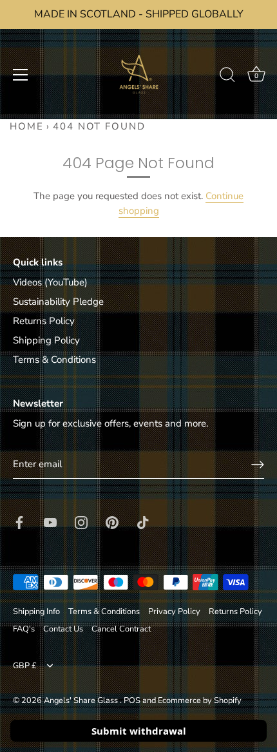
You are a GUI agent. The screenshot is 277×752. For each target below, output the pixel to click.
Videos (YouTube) (50, 282)
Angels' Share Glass (82, 700)
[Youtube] (50, 521)
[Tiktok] (143, 521)
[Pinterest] (112, 521)
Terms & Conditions (54, 359)
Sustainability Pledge (58, 301)
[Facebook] (19, 521)
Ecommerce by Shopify (200, 700)
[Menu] (20, 75)
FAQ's (24, 629)
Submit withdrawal (138, 730)
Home (27, 126)
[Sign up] (257, 464)
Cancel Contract (121, 629)
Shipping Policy (46, 340)
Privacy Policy (174, 611)
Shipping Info (36, 611)
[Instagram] (81, 521)
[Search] (227, 77)
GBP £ (25, 666)
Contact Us (63, 629)
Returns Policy (44, 320)
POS (132, 700)
